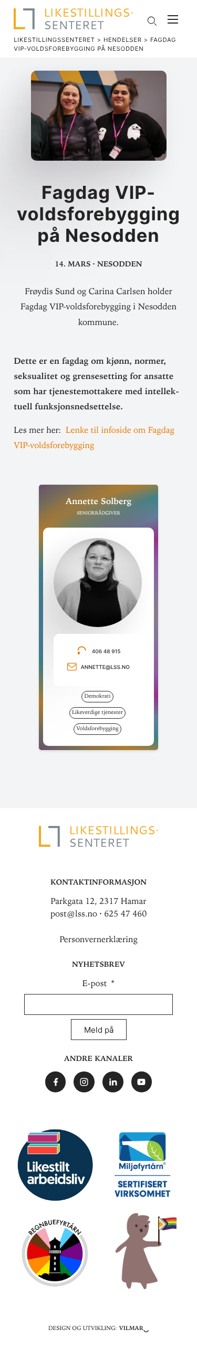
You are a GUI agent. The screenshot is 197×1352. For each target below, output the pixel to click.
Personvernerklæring (98, 939)
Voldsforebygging (97, 728)
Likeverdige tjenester (97, 712)
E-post (95, 983)
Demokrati (97, 695)
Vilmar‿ (134, 1327)
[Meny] (172, 20)
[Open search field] (151, 21)
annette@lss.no (105, 667)
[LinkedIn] (112, 1081)
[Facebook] (55, 1081)
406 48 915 (111, 651)
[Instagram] (84, 1081)
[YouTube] (141, 1081)
